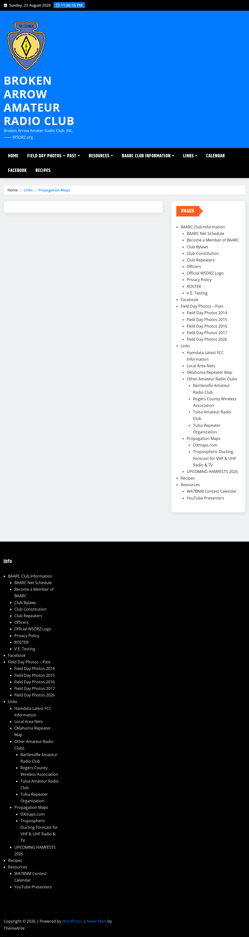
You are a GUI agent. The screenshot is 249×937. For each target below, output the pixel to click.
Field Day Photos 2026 (207, 339)
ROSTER (194, 286)
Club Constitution (203, 253)
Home (13, 156)
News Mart (97, 921)
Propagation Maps (54, 189)
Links (188, 156)
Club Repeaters (201, 260)
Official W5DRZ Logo (205, 273)
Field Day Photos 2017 (207, 332)
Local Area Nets (201, 365)
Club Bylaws (197, 247)
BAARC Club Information (146, 156)
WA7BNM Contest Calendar (212, 491)
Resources (99, 156)
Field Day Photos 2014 (207, 312)
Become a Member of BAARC (213, 240)
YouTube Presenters (205, 498)
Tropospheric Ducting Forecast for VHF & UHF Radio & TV (214, 458)
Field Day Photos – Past (51, 156)
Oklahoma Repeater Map (209, 372)
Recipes (43, 170)
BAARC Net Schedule (205, 233)
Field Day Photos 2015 (207, 319)
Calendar (215, 156)
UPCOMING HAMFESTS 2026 (212, 471)
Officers (194, 266)
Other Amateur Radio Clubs (212, 379)
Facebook (17, 170)
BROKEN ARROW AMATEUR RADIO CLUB (39, 100)
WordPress (72, 921)
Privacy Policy (199, 279)
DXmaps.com (205, 445)
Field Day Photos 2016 (207, 326)
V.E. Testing (197, 293)
